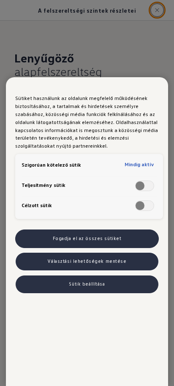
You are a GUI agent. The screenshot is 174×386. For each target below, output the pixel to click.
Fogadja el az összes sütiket (87, 238)
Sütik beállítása (87, 284)
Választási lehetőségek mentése (86, 261)
